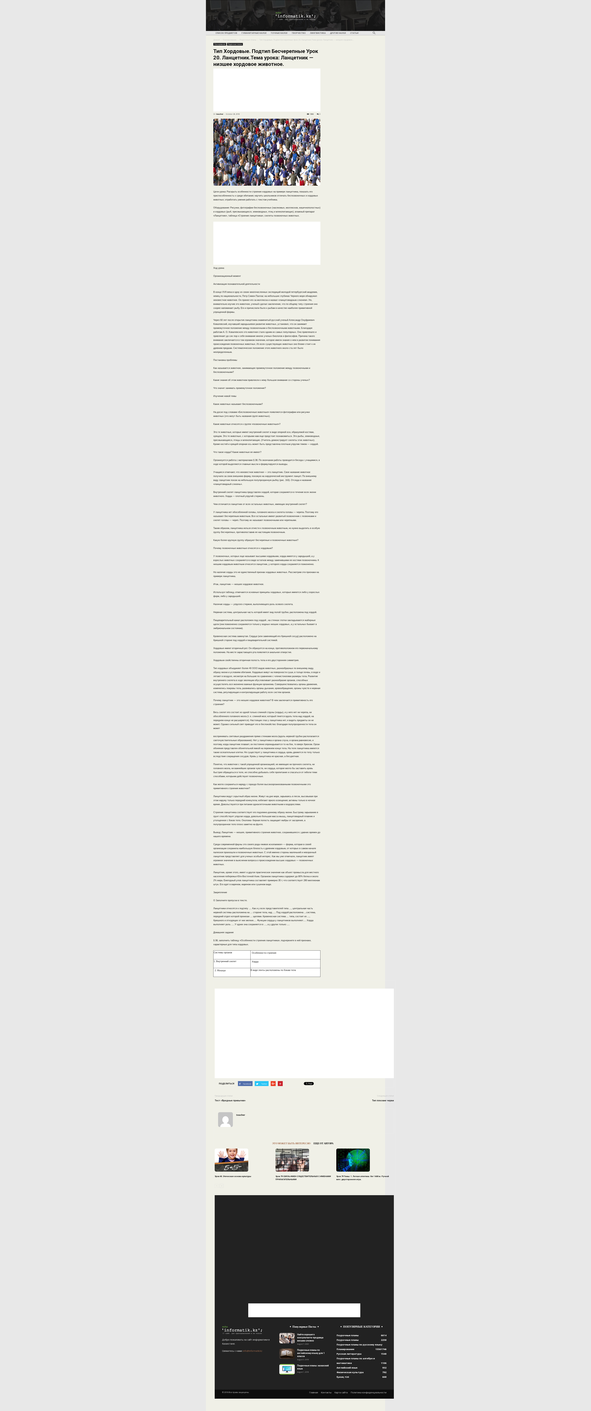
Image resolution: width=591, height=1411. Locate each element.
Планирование (230, 39)
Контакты (326, 1392)
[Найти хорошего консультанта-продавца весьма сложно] (287, 1338)
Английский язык (347, 1367)
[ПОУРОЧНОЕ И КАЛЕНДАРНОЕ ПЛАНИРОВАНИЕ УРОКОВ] (295, 15)
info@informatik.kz (252, 1350)
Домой (216, 39)
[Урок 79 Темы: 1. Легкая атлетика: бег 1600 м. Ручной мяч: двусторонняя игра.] (365, 1160)
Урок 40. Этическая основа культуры (233, 1176)
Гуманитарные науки (253, 33)
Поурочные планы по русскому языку (359, 1344)
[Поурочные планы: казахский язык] (287, 1369)
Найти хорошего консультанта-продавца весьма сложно (310, 1337)
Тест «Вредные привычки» (230, 1100)
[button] (374, 33)
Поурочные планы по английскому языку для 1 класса (311, 1353)
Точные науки (279, 33)
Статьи (354, 33)
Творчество (299, 33)
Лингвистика (318, 33)
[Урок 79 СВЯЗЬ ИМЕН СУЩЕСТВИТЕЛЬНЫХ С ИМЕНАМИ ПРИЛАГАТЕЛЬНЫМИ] (304, 1160)
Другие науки (338, 33)
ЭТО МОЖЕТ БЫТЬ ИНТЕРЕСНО (291, 1143)
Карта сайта (341, 1392)
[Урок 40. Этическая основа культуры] (243, 1160)
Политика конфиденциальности (368, 1392)
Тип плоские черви (383, 1100)
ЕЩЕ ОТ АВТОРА (323, 1143)
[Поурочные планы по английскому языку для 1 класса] (287, 1354)
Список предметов (226, 33)
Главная (313, 1392)
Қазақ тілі (343, 1376)
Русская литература (349, 1353)
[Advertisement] (266, 90)
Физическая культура (350, 1372)
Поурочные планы (247, 39)
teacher (219, 114)
